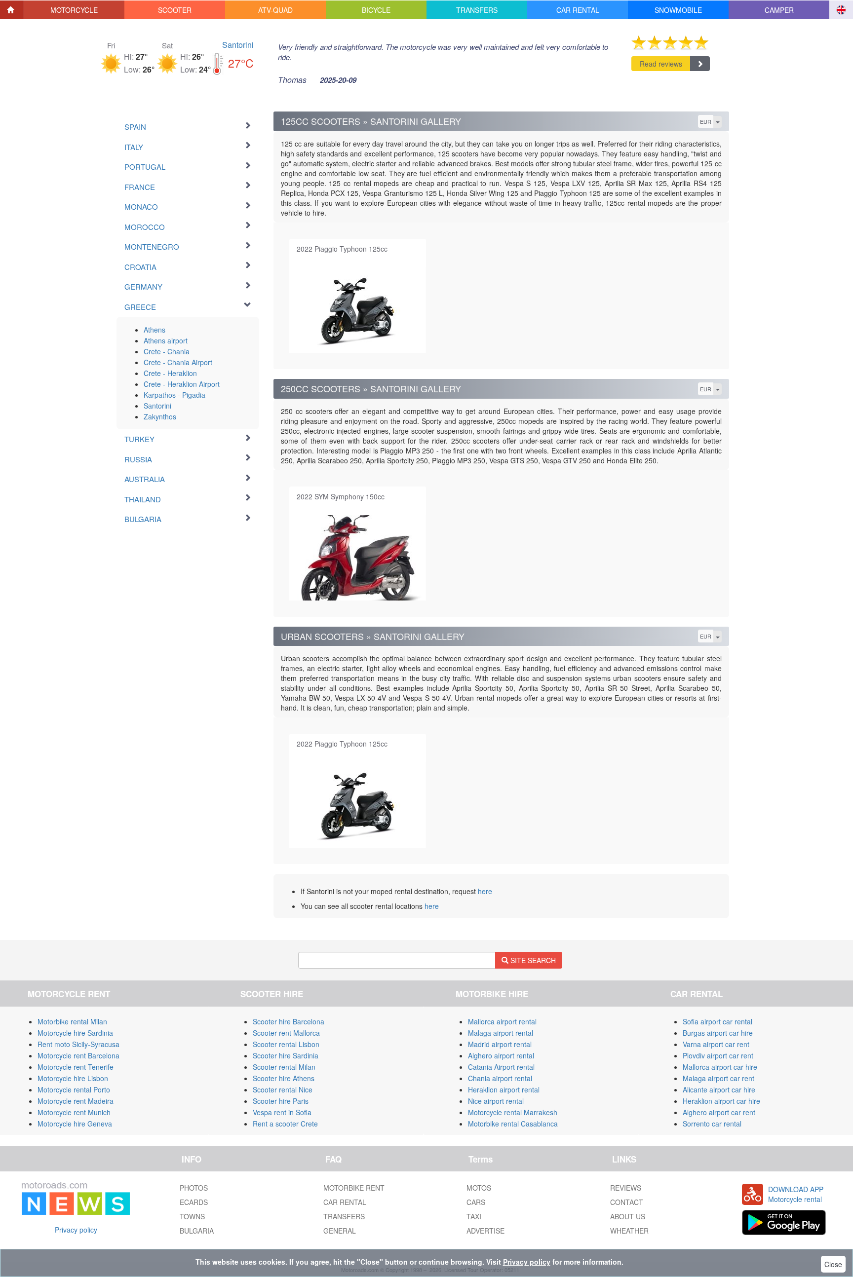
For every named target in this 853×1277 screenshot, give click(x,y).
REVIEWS (625, 1188)
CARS (475, 1202)
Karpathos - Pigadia (174, 395)
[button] (74, 9)
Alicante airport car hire (719, 1089)
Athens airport (166, 340)
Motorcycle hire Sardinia (75, 1033)
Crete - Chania (167, 351)
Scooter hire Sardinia (285, 1055)
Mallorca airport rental (502, 1021)
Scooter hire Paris (281, 1101)
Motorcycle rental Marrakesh (512, 1112)
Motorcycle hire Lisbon (73, 1078)
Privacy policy (76, 1230)
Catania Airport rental (501, 1067)
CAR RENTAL (344, 1202)
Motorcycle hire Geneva (75, 1123)
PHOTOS (194, 1188)
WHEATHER (629, 1231)
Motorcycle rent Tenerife (76, 1067)
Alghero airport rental (501, 1055)
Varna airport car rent (716, 1044)
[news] (76, 1196)
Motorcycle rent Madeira (76, 1101)
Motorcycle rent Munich (74, 1112)
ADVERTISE (485, 1231)
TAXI (473, 1216)
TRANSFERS (344, 1216)
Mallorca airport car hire (720, 1067)
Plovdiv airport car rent (718, 1055)
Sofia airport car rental (717, 1021)
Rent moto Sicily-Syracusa (78, 1044)
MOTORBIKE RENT (354, 1188)
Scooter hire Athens (283, 1078)
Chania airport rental (500, 1078)
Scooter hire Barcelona (288, 1021)
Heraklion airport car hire (721, 1101)
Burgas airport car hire (718, 1033)
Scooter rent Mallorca (286, 1033)
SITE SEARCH (532, 960)
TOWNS (192, 1216)
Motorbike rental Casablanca (513, 1123)
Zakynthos (160, 416)
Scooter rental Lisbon (286, 1044)
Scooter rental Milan (284, 1067)
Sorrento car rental (712, 1123)
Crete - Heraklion (170, 373)
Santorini (238, 44)
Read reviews (661, 64)
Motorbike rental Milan (72, 1021)
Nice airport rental (496, 1101)
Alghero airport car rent (719, 1112)
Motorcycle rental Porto (74, 1089)
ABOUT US (627, 1216)
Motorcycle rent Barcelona (78, 1055)
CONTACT (626, 1202)
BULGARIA (197, 1231)
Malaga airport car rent (718, 1078)
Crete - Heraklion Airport (182, 384)
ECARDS (194, 1202)
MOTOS (478, 1188)
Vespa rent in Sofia (282, 1112)
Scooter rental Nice (282, 1089)
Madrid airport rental (500, 1044)
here (485, 891)
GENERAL (339, 1231)
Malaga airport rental (500, 1033)
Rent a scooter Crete (285, 1123)
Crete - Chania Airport (178, 362)
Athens (154, 330)
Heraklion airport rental (504, 1089)
